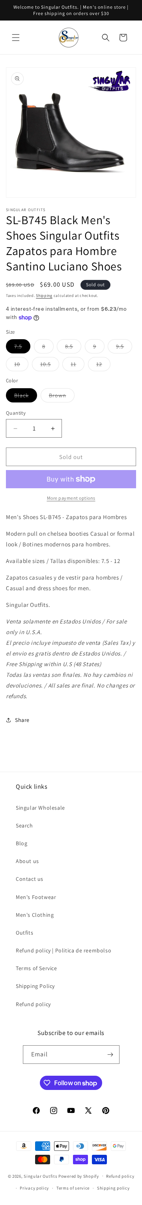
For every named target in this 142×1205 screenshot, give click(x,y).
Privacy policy (34, 1188)
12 (103, 365)
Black (25, 396)
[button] (15, 37)
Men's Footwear (36, 897)
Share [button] (22, 719)
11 (77, 365)
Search (24, 825)
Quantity (16, 413)
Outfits (24, 932)
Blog (21, 843)
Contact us (29, 878)
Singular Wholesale (40, 807)
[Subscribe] (110, 1054)
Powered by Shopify (78, 1176)
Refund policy (33, 1004)
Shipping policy (113, 1188)
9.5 (124, 347)
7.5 (22, 347)
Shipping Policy (35, 986)
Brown (62, 396)
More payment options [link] (71, 498)
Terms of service (73, 1188)
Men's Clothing (35, 914)
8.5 (73, 347)
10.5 (49, 365)
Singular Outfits (40, 1176)
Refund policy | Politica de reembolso (63, 950)
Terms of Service (36, 968)
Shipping (44, 295)
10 (21, 365)
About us (27, 861)
